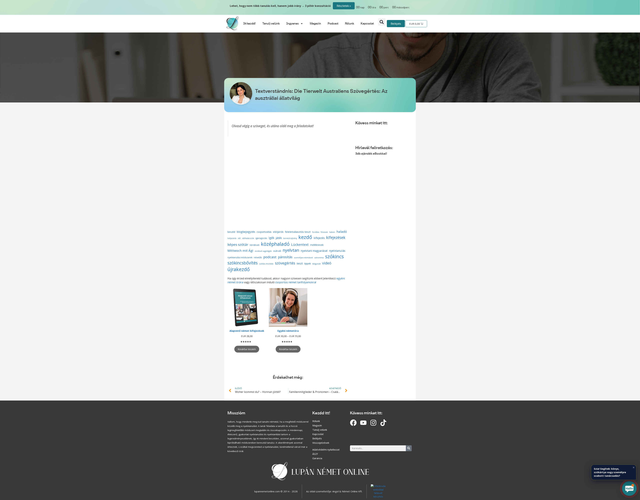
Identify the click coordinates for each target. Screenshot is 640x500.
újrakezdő (239, 269)
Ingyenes (292, 23)
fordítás (315, 232)
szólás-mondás (266, 263)
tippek (307, 263)
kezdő (305, 237)
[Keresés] (409, 448)
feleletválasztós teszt (298, 231)
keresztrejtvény (290, 238)
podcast (269, 257)
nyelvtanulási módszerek (240, 257)
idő (239, 238)
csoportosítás (264, 231)
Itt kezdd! (249, 23)
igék (271, 238)
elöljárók (278, 231)
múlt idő (277, 250)
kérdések (255, 245)
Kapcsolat (367, 23)
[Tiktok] (383, 422)
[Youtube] (363, 422)
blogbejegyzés (246, 232)
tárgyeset (316, 263)
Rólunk (349, 23)
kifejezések (335, 237)
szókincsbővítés (243, 263)
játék (279, 238)
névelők (258, 257)
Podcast (333, 23)
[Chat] (629, 488)
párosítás (285, 257)
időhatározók (248, 238)
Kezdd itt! (321, 413)
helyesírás (232, 238)
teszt (300, 263)
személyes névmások (303, 257)
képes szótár (238, 244)
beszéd (231, 231)
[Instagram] (373, 422)
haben (332, 232)
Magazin (315, 23)
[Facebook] (353, 422)
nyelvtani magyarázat (314, 251)
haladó (341, 231)
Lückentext (300, 244)
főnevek (324, 232)
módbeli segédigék (263, 251)
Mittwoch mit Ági (240, 250)
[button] (382, 22)
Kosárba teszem (247, 349)
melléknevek (317, 244)
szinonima (319, 257)
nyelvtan (291, 250)
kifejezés (319, 238)
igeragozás (261, 238)
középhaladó (275, 244)
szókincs (334, 256)
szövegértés (285, 263)
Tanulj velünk (271, 23)
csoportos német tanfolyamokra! (295, 282)
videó (326, 263)
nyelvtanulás (337, 251)
